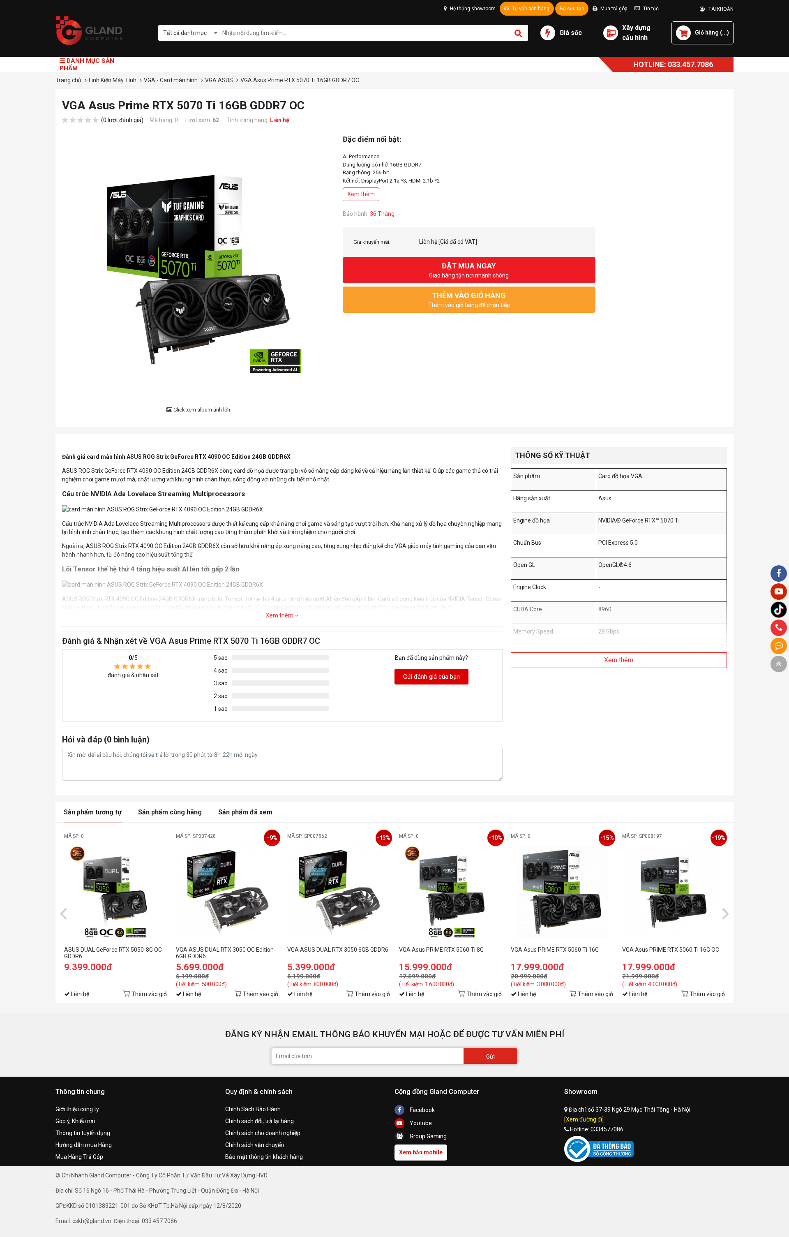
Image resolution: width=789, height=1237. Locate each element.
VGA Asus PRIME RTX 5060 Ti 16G (555, 949)
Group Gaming (427, 1136)
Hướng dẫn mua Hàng (83, 1145)
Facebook (421, 1110)
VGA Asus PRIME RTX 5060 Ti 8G (441, 949)
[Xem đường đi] (584, 1119)
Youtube (420, 1123)
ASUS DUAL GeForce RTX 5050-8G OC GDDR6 (113, 953)
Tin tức (650, 9)
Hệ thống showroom (472, 9)
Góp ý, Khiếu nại (75, 1121)
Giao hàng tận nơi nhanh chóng (469, 270)
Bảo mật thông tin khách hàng (264, 1157)
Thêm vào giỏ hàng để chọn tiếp (469, 299)
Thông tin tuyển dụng (82, 1133)
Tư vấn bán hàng (530, 9)
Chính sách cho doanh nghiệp (262, 1133)
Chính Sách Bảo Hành (253, 1109)
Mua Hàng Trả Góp (79, 1157)
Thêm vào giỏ (149, 994)
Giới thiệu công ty (77, 1109)
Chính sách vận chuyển (254, 1145)
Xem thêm (361, 194)
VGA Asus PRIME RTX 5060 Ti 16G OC (670, 949)
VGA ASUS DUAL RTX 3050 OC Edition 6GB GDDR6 (225, 953)
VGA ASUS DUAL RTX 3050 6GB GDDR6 (337, 949)
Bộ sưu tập (572, 9)
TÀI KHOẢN (719, 9)
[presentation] (63, 913)
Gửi (490, 1056)
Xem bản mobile (421, 1152)
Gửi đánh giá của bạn (431, 676)
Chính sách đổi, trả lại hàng (259, 1121)
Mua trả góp (613, 9)
